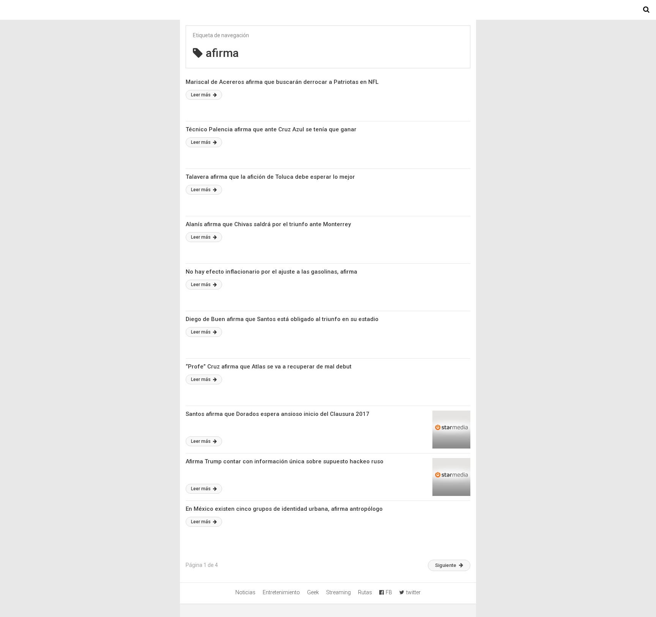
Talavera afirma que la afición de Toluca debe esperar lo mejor (270, 176)
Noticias (245, 592)
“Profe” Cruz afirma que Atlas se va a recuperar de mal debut (269, 366)
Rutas (365, 592)
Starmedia (328, 9)
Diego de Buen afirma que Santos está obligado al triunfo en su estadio (282, 319)
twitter (413, 592)
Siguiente (445, 565)
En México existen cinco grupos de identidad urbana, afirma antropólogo (284, 508)
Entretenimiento (281, 592)
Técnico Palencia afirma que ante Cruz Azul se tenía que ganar (271, 129)
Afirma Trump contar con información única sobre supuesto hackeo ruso (284, 461)
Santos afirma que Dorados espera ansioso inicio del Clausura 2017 (277, 414)
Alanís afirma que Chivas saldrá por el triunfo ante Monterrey (268, 224)
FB (389, 592)
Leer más (201, 95)
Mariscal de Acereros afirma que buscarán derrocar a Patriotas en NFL (282, 82)
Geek (313, 592)
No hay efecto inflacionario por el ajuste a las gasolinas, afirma (271, 271)
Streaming (338, 592)
